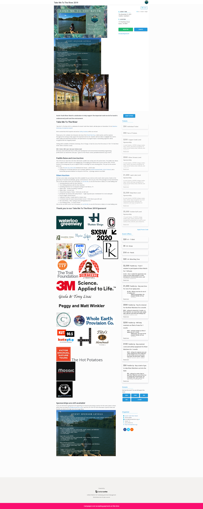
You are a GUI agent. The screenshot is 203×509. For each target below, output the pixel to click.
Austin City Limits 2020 (70, 168)
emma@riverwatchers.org (131, 419)
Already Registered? (123, 33)
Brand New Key (91, 135)
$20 (126, 399)
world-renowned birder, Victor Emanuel (101, 169)
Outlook (142, 11)
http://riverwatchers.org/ (131, 424)
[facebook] (124, 429)
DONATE (141, 29)
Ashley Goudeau (84, 131)
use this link (85, 181)
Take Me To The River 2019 (66, 3)
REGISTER (125, 29)
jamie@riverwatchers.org (75, 407)
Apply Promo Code (142, 229)
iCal (138, 11)
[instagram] (131, 429)
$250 (126, 395)
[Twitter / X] (128, 429)
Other (139, 399)
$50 (144, 395)
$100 (135, 395)
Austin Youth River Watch (131, 416)
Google (145, 11)
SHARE (144, 7)
